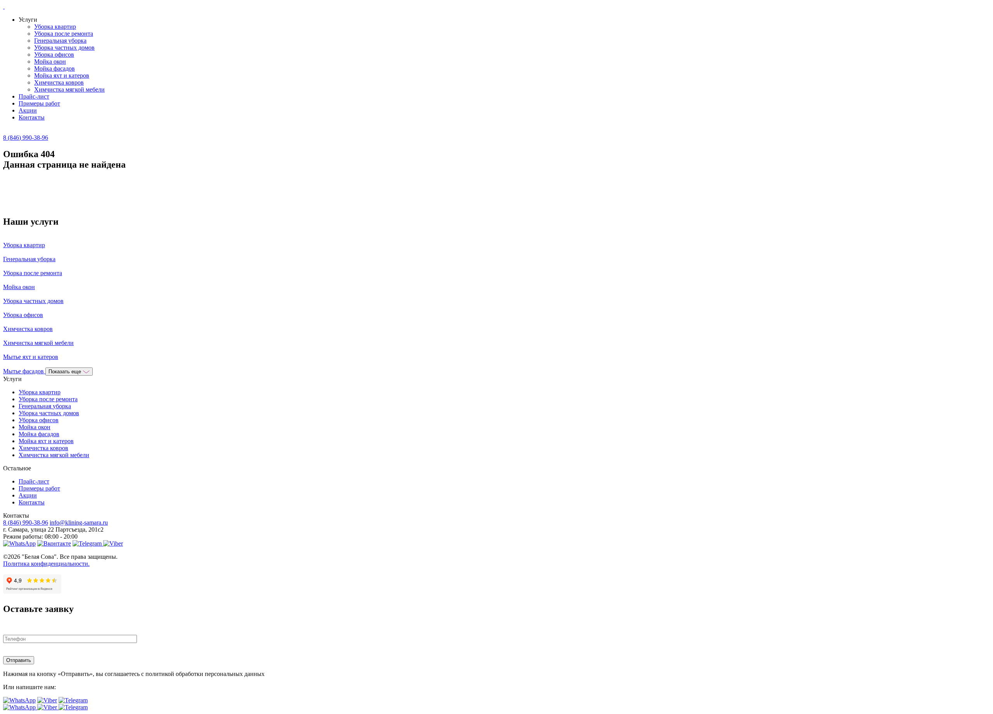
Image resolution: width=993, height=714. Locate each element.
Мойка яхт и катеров (61, 75)
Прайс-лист (34, 96)
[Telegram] (88, 543)
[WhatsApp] (19, 543)
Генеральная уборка (60, 40)
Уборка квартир (55, 26)
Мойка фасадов (54, 68)
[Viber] (113, 543)
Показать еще (65, 371)
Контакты (32, 117)
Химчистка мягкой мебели (69, 89)
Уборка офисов (54, 54)
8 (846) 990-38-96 (25, 137)
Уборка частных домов (64, 47)
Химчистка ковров (59, 82)
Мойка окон (50, 61)
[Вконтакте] (54, 543)
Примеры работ (39, 103)
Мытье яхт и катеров (30, 357)
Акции (28, 110)
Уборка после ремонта (63, 33)
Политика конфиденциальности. (46, 563)
